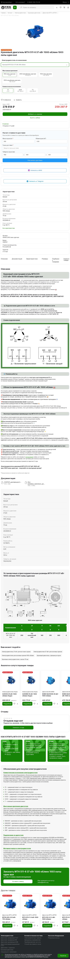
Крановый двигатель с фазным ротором (49, 655)
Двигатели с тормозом (8, 947)
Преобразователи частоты (33, 942)
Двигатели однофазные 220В (9, 942)
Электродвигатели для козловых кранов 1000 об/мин (18, 655)
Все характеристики (9, 228)
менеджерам (29, 457)
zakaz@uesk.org (43, 882)
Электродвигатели (7, 935)
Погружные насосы (54, 938)
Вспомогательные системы (34, 935)
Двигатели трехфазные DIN (9, 940)
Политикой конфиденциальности (35, 955)
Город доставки (8, 145)
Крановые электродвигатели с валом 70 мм (15, 659)
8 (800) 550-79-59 (33, 2)
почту (9, 754)
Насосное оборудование (56, 935)
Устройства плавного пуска (33, 944)
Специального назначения (8, 952)
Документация (17, 259)
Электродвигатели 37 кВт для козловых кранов (48, 651)
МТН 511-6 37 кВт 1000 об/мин (10, 635)
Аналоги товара (66, 259)
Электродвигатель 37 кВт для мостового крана (16, 651)
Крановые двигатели (7, 949)
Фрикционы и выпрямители (33, 940)
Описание (4, 259)
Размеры (45, 259)
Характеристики (32, 259)
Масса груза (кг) (8, 138)
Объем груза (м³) (41, 138)
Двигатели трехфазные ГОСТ (9, 938)
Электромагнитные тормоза (33, 938)
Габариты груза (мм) (9, 152)
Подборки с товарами (55, 260)
